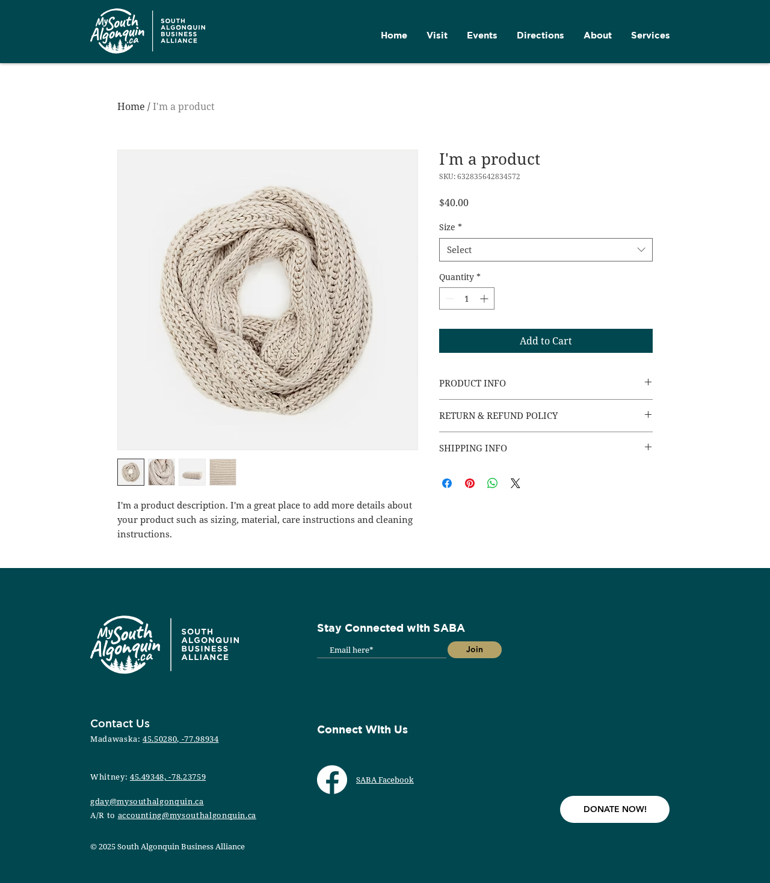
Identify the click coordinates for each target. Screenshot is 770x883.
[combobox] (546, 249)
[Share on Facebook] (447, 483)
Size (450, 227)
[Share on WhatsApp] (492, 483)
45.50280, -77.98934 (180, 738)
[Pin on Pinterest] (470, 483)
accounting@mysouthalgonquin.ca (187, 815)
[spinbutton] (467, 298)
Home (131, 106)
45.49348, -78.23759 (168, 776)
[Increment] (485, 298)
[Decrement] (448, 298)
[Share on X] (515, 483)
